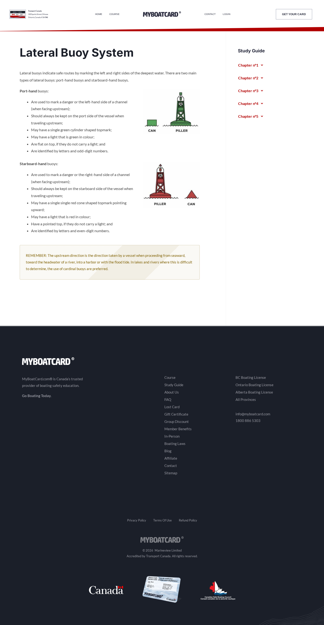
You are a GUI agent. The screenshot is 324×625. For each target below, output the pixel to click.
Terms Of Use (162, 520)
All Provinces (246, 399)
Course (114, 14)
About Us (171, 392)
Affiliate (170, 458)
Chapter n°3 (248, 90)
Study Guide (173, 385)
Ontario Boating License (254, 385)
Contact (210, 14)
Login (226, 14)
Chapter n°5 (248, 116)
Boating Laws (174, 443)
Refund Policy (188, 520)
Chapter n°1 (248, 65)
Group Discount (176, 421)
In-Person (172, 436)
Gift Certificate (176, 414)
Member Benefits (178, 429)
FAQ (167, 399)
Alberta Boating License (254, 392)
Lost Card (172, 407)
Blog (167, 451)
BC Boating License (251, 377)
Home (98, 14)
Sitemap (170, 473)
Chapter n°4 (248, 103)
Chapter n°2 (248, 78)
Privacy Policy (136, 520)
